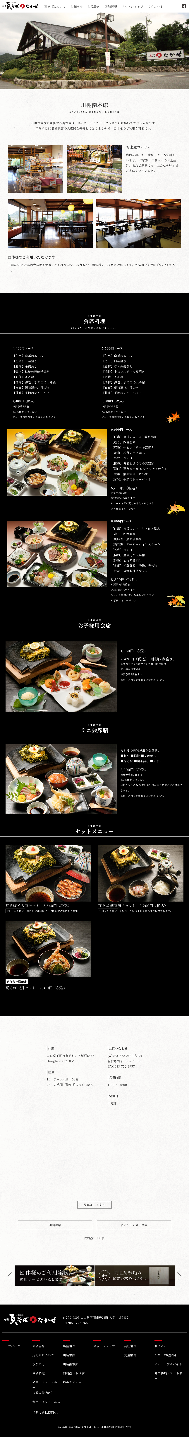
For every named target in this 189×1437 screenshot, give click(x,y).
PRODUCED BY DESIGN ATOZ (117, 1427)
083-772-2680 (123, 1056)
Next (177, 1276)
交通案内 (130, 1355)
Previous (11, 1276)
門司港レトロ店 (94, 1238)
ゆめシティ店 (72, 1382)
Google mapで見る (61, 1061)
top (180, 1431)
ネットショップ (132, 6)
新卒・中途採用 (165, 1355)
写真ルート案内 (94, 1205)
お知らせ (77, 6)
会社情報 (130, 1346)
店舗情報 (111, 6)
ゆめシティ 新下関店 (134, 1225)
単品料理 (38, 1373)
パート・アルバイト (168, 1364)
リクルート (155, 6)
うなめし (38, 1364)
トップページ (11, 1346)
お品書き (94, 6)
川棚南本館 (70, 1364)
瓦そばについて (55, 6)
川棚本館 (55, 1225)
